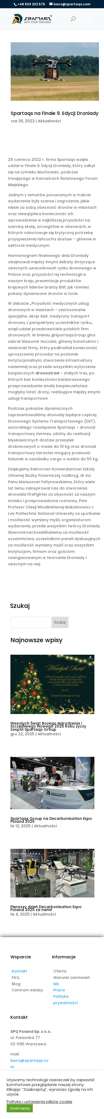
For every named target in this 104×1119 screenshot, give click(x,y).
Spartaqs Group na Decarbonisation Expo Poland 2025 (51, 820)
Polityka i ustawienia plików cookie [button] (39, 1101)
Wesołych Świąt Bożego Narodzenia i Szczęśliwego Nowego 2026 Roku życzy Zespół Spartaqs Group (48, 726)
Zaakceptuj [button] (20, 1108)
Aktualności (49, 121)
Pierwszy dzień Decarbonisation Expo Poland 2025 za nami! (46, 908)
